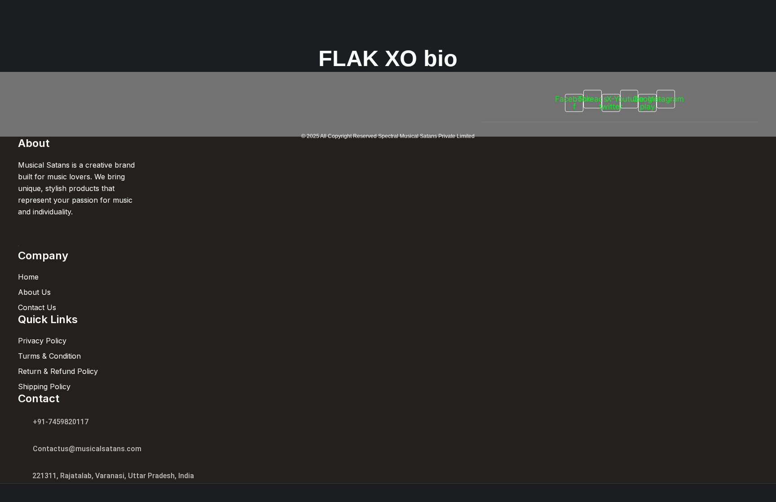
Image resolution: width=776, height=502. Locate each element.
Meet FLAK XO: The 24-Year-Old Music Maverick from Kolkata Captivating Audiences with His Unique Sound (250, 93)
